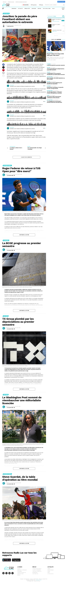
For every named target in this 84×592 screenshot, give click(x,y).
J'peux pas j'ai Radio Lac (36, 571)
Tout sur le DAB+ (47, 8)
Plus (53, 8)
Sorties (39, 8)
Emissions (14, 8)
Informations (34, 572)
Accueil (18, 568)
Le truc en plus (50, 573)
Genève (49, 568)
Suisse (49, 571)
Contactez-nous (20, 573)
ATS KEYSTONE (10, 175)
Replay (41, 4)
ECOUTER (26, 4)
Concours (34, 8)
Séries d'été (27, 8)
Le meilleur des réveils (36, 568)
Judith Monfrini (10, 26)
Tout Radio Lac (35, 573)
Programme (34, 4)
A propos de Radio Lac (21, 572)
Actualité (20, 8)
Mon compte (61, 1)
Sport (49, 572)
